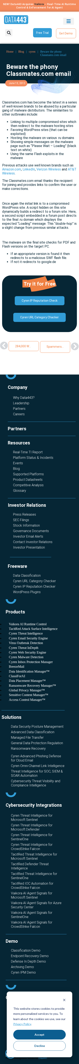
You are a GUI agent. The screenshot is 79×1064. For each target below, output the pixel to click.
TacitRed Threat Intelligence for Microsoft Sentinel (34, 856)
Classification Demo (25, 950)
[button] (68, 21)
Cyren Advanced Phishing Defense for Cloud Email (36, 758)
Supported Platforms (28, 474)
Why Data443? (24, 398)
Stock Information (26, 525)
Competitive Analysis (28, 485)
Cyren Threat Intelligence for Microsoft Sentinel (31, 817)
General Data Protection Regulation (37, 743)
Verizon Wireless (48, 169)
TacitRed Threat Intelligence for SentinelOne (34, 876)
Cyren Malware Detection (26, 657)
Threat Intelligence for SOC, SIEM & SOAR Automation (37, 773)
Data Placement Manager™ (27, 681)
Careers (19, 414)
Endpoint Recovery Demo (30, 956)
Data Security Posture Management (37, 727)
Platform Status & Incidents (33, 458)
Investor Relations (27, 505)
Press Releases (24, 514)
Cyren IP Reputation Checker (34, 586)
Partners (19, 409)
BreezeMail (16, 666)
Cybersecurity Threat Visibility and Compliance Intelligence (35, 783)
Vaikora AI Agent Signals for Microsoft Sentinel (31, 895)
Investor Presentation (29, 547)
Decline (39, 1046)
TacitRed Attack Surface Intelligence (33, 629)
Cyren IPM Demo (23, 972)
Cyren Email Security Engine (28, 638)
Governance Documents (31, 531)
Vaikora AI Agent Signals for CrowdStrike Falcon (31, 924)
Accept (39, 1034)
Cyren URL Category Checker (34, 581)
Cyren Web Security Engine (27, 652)
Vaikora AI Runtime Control (28, 624)
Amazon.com (11, 169)
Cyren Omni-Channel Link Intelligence (37, 766)
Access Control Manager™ (27, 700)
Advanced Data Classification (32, 732)
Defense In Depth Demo (28, 961)
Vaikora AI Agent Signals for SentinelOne (31, 915)
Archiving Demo (22, 967)
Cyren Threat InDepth (23, 648)
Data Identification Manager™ (29, 671)
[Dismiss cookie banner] (64, 1000)
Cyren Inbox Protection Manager (31, 662)
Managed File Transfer (27, 738)
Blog (21, 51)
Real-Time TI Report (28, 452)
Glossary (19, 491)
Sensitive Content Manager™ (28, 695)
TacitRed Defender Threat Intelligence (30, 866)
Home (9, 51)
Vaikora (39, 4)
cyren (32, 51)
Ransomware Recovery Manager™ (32, 685)
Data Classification (27, 576)
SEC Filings (21, 520)
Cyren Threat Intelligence (26, 633)
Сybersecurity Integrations (34, 805)
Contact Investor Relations (32, 542)
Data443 (43, 1058)
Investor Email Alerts (28, 536)
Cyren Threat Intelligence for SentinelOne (31, 837)
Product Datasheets (28, 480)
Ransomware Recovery (28, 749)
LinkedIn (29, 169)
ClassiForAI (17, 676)
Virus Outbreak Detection (26, 643)
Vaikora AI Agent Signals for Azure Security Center (36, 905)
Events (18, 463)
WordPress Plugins (27, 592)
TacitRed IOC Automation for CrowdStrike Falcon (32, 885)
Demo (12, 941)
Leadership (21, 403)
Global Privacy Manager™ (27, 690)
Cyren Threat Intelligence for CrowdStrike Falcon (31, 847)
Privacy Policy (22, 1024)
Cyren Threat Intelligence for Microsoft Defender (31, 827)
